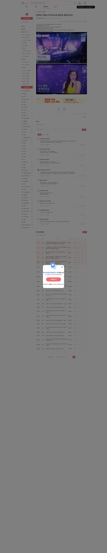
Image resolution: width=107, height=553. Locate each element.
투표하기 (53, 279)
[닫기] (62, 267)
